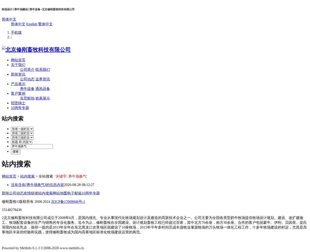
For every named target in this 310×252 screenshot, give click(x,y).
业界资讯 (42, 79)
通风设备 (42, 89)
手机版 (16, 32)
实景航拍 (27, 98)
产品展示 (18, 84)
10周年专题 (20, 108)
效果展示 (42, 98)
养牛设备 (27, 89)
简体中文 (9, 19)
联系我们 (42, 69)
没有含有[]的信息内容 (37, 185)
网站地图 (60, 193)
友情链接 (31, 193)
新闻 (5, 193)
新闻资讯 (18, 74)
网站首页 (18, 60)
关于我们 (18, 65)
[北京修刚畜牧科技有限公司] (36, 50)
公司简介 (27, 69)
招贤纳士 (18, 103)
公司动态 (27, 79)
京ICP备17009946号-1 (68, 202)
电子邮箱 (74, 193)
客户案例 (18, 93)
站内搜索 (27, 176)
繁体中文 (45, 24)
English (31, 24)
